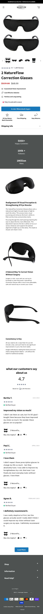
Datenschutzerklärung (30, 606)
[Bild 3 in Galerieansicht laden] (21, 60)
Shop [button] (6, 564)
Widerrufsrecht (19, 606)
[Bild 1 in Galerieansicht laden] (8, 60)
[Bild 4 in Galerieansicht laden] (27, 60)
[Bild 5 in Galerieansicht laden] (34, 60)
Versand (22, 609)
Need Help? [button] (9, 578)
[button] (3, 7)
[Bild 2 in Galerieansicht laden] (14, 60)
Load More (21, 550)
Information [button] (9, 571)
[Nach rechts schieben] (40, 60)
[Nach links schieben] (2, 60)
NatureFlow (11, 606)
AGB (38, 606)
